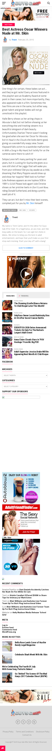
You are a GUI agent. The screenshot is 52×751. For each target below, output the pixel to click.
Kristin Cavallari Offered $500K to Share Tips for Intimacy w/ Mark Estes (24, 596)
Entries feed (8, 627)
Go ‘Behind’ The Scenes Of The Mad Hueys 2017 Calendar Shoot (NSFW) (31, 675)
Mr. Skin (30, 203)
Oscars (32, 210)
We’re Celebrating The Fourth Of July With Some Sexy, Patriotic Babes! (18, 667)
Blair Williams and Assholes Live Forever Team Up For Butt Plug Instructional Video (24, 602)
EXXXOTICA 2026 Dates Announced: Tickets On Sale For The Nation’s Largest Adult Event (30, 330)
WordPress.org (9, 631)
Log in (5, 625)
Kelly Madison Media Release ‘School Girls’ (24, 613)
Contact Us (27, 734)
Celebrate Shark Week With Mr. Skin (31, 654)
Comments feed (9, 629)
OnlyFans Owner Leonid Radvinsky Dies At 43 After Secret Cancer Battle (31, 316)
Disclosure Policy (42, 731)
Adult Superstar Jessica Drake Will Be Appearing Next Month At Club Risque (31, 352)
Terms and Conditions (25, 731)
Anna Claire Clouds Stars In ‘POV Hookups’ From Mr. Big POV (29, 340)
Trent (14, 39)
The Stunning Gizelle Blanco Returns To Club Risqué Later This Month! (30, 304)
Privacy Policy (8, 731)
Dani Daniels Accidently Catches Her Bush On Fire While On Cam (25, 590)
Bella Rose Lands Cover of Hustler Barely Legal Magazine (30, 643)
